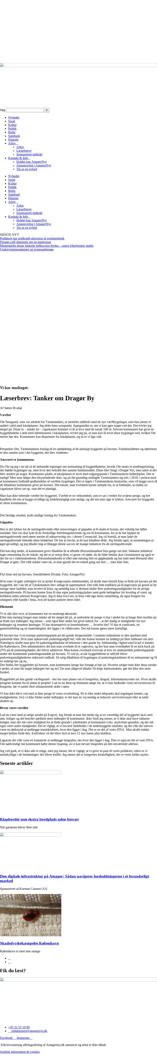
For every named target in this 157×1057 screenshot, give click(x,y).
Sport (11, 121)
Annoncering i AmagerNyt (33, 165)
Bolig (11, 132)
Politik (12, 128)
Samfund (14, 136)
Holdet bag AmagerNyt (31, 161)
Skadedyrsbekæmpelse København (29, 943)
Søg (2, 110)
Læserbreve (23, 150)
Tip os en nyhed (26, 169)
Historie (13, 139)
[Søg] (47, 110)
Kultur (12, 125)
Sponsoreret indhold (29, 154)
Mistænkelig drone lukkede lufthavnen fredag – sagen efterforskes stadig (46, 245)
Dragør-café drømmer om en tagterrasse (25, 242)
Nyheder (13, 117)
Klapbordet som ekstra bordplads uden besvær (39, 819)
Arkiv (12, 143)
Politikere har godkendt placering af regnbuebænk (32, 238)
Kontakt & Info (18, 158)
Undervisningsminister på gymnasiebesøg (27, 249)
